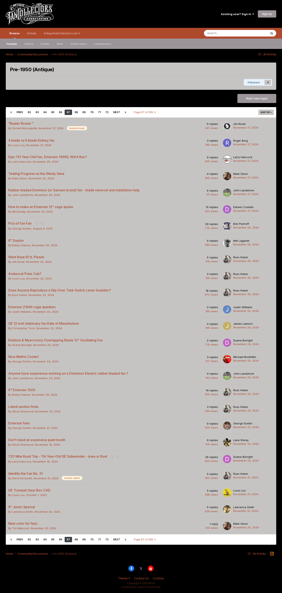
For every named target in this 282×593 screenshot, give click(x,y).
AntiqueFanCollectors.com (61, 33)
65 (52, 112)
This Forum (255, 33)
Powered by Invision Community (141, 586)
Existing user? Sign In (236, 14)
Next (116, 112)
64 (45, 112)
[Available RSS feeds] (272, 554)
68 (76, 112)
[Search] (271, 33)
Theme (123, 578)
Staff (60, 43)
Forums (11, 43)
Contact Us (141, 578)
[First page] (11, 112)
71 (99, 112)
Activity (31, 33)
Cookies (158, 578)
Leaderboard (102, 43)
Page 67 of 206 (144, 112)
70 (92, 112)
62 (29, 112)
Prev (20, 112)
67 (68, 112)
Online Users (78, 43)
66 (60, 112)
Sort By (265, 112)
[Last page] (125, 112)
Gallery (28, 43)
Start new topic (257, 98)
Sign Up (267, 13)
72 (107, 112)
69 (84, 112)
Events (45, 43)
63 (37, 112)
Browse (14, 33)
